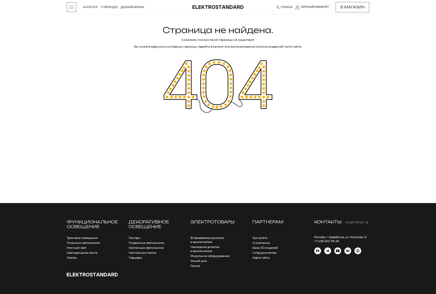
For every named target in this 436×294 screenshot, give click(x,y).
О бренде (109, 7)
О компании (261, 243)
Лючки (195, 266)
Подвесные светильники (146, 243)
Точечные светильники (83, 243)
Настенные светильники (146, 247)
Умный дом (198, 261)
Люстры (134, 238)
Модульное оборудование (210, 256)
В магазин (352, 7)
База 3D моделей (265, 247)
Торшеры (135, 257)
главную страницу (184, 46)
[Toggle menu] (71, 7)
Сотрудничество (264, 252)
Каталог (90, 7)
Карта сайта (261, 257)
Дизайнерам (132, 7)
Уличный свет (77, 247)
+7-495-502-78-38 (326, 241)
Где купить (260, 238)
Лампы (72, 257)
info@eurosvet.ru (326, 245)
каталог (218, 46)
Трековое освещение (82, 238)
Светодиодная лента (82, 252)
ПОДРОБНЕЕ (355, 222)
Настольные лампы (143, 252)
